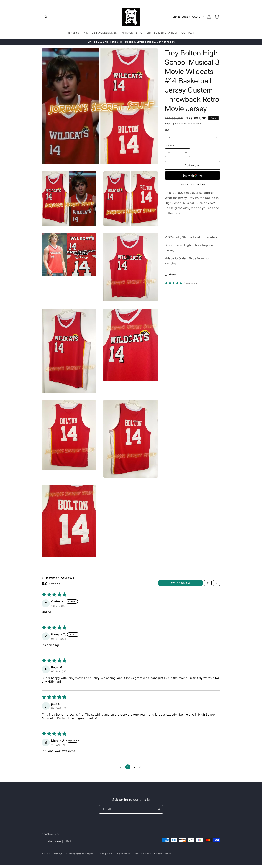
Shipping (170, 123)
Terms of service (142, 854)
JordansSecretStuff (61, 854)
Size (167, 129)
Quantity (169, 145)
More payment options (192, 184)
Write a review (180, 583)
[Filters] (208, 583)
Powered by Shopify (83, 854)
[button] (46, 17)
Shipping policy (162, 854)
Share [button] (172, 274)
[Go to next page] (141, 766)
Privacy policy (122, 854)
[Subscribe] (159, 809)
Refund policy (104, 854)
